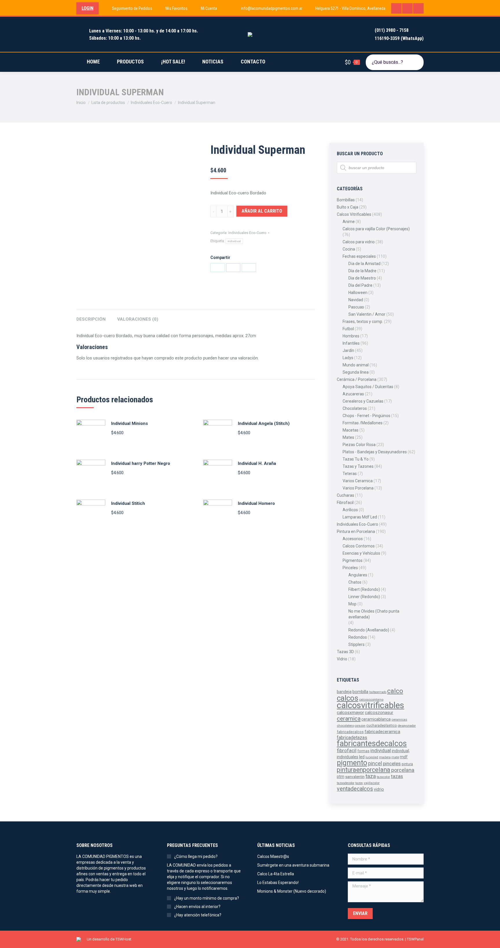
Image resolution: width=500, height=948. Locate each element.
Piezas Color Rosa (359, 444)
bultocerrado (377, 692)
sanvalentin (355, 776)
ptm (340, 776)
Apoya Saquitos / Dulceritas (368, 386)
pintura (407, 764)
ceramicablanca (376, 719)
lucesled (371, 757)
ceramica (349, 718)
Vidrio (342, 659)
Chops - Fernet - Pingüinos (366, 415)
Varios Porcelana (358, 488)
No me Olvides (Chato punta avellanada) (373, 614)
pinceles (392, 763)
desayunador (407, 726)
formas (363, 751)
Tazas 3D (345, 651)
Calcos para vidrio (359, 242)
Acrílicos (350, 509)
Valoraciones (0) (137, 319)
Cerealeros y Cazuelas (363, 401)
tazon (359, 783)
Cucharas (345, 495)
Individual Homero (256, 503)
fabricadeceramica (382, 731)
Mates (348, 437)
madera (385, 757)
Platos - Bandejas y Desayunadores (375, 452)
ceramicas (399, 719)
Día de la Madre (362, 270)
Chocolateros (355, 408)
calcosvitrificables (370, 705)
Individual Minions (129, 423)
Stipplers (356, 644)
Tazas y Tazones (358, 466)
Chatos (354, 582)
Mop (352, 604)
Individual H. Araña (257, 463)
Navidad (355, 299)
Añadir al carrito (262, 211)
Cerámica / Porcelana (356, 379)
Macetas (351, 430)
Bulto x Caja (347, 207)
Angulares (357, 575)
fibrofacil (346, 750)
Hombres (351, 336)
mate (395, 757)
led (362, 757)
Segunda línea (356, 372)
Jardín (348, 350)
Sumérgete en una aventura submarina (293, 865)
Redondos (357, 637)
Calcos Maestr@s (273, 856)
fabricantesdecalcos (372, 743)
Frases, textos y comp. (363, 321)
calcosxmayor (350, 712)
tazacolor (383, 777)
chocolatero (345, 726)
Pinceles (350, 567)
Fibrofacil (345, 502)
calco (395, 691)
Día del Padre (360, 285)
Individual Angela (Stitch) (264, 423)
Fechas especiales (359, 256)
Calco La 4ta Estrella (275, 874)
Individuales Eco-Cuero (247, 233)
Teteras (350, 473)
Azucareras (353, 394)
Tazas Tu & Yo (356, 459)
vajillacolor (372, 783)
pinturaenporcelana (363, 769)
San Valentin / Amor (366, 314)
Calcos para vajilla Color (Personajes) (376, 229)
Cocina (349, 249)
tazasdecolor (345, 783)
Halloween (357, 292)
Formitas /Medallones (363, 423)
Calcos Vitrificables (354, 214)
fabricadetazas (352, 737)
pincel (375, 763)
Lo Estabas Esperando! (278, 882)
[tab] (91, 316)
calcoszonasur (379, 712)
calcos (347, 698)
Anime (349, 221)
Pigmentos (353, 560)
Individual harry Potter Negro (140, 463)
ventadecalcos (355, 789)
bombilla (360, 691)
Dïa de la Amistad (364, 263)
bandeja (344, 691)
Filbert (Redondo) (364, 589)
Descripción (91, 319)
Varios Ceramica (358, 480)
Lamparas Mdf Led (360, 517)
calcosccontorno (371, 699)
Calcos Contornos (359, 546)
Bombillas (346, 200)
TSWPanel (415, 939)
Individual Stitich (128, 503)
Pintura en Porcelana (356, 531)
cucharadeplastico (381, 726)
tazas (397, 776)
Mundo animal (356, 365)
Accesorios (353, 538)
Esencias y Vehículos (361, 553)
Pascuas (356, 307)
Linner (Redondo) (364, 596)
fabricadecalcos (350, 732)
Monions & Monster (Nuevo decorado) (291, 891)
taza (370, 776)
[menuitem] (128, 8)
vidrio (379, 789)
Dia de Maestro (362, 278)
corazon (360, 726)
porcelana (402, 770)
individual (234, 241)
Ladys (348, 357)
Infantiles (351, 343)
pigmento (352, 763)
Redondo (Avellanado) (368, 630)
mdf (404, 757)
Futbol (348, 328)
